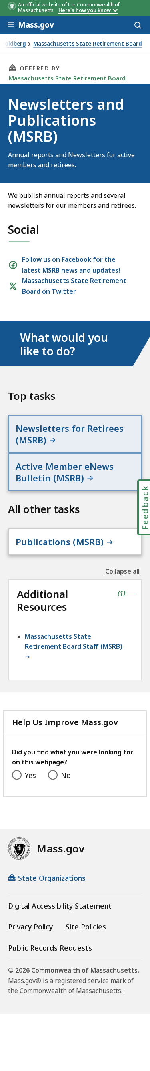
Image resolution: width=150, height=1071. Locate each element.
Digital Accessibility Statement (60, 906)
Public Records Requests (50, 948)
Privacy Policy (30, 926)
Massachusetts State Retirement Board (87, 43)
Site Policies (86, 926)
